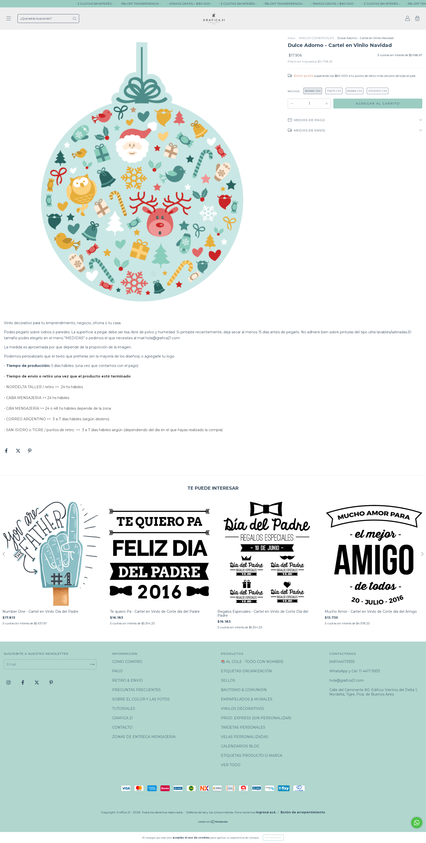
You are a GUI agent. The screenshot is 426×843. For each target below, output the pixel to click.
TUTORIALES (123, 708)
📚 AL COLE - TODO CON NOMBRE (252, 661)
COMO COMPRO (127, 661)
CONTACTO (122, 727)
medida (294, 91)
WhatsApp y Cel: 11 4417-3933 (354, 671)
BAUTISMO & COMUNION (244, 690)
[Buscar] (74, 18)
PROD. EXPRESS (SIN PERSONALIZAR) (256, 718)
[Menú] (8, 19)
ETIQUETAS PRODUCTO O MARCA (251, 755)
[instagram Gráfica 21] (9, 682)
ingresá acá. (266, 812)
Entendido (273, 837)
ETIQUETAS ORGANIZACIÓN (246, 671)
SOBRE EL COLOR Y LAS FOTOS (141, 699)
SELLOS (228, 680)
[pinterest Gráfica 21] (51, 682)
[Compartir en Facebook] (7, 451)
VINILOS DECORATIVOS (242, 708)
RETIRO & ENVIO (127, 680)
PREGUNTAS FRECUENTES (136, 690)
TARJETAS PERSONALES (243, 727)
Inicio (291, 38)
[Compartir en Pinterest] (29, 451)
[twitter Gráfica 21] (37, 682)
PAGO (117, 671)
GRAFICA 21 (122, 718)
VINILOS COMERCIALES (316, 38)
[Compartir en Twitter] (18, 451)
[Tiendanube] (213, 822)
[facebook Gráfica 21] (23, 682)
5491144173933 (342, 661)
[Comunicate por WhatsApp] (416, 822)
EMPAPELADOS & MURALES (246, 699)
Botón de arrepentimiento (303, 812)
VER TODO (230, 765)
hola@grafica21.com (162, 338)
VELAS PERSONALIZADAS (244, 737)
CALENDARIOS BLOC (240, 746)
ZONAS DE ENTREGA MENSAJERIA (144, 737)
